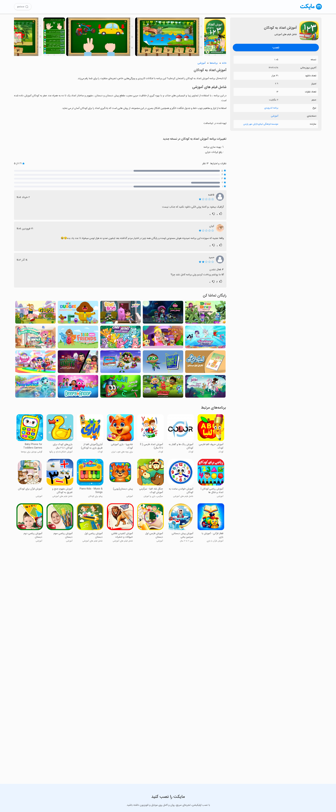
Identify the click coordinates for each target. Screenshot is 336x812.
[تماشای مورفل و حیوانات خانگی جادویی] (163, 387)
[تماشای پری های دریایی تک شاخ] (205, 338)
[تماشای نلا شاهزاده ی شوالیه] (205, 387)
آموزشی (274, 116)
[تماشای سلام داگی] (78, 313)
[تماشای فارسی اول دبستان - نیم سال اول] (120, 387)
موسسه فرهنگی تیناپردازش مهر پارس (260, 124)
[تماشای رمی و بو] (120, 313)
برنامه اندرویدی (271, 108)
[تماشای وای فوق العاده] (163, 362)
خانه (224, 63)
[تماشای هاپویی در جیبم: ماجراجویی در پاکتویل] (163, 338)
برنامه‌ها (214, 63)
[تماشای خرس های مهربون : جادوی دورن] (120, 338)
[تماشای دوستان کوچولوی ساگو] (78, 338)
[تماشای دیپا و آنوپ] (78, 387)
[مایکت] (311, 10)
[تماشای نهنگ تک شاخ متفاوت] (35, 387)
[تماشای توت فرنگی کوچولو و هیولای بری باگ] (163, 313)
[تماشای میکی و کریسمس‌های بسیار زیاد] (120, 362)
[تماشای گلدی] (35, 313)
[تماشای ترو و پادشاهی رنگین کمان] (35, 362)
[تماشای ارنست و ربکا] (35, 338)
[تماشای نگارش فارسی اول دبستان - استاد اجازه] (205, 362)
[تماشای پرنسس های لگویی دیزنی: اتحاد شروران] (78, 362)
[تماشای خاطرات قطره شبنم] (205, 313)
